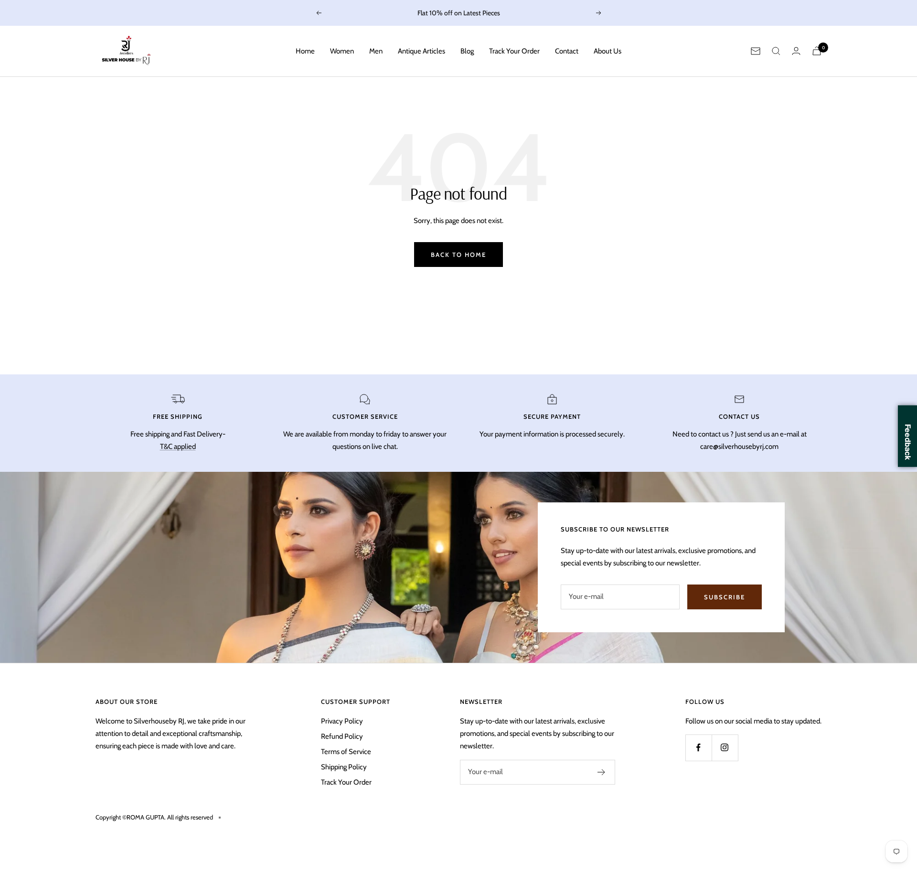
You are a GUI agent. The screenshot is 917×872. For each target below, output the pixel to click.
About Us (607, 51)
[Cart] (816, 50)
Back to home (458, 254)
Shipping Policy (344, 767)
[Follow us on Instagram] (725, 747)
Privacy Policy (342, 721)
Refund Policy (342, 736)
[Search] (776, 51)
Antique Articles (421, 51)
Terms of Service (346, 751)
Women (342, 51)
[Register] (601, 772)
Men (376, 51)
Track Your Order (514, 51)
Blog (467, 51)
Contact (566, 51)
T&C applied (178, 446)
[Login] (796, 51)
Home (305, 51)
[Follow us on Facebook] (698, 747)
